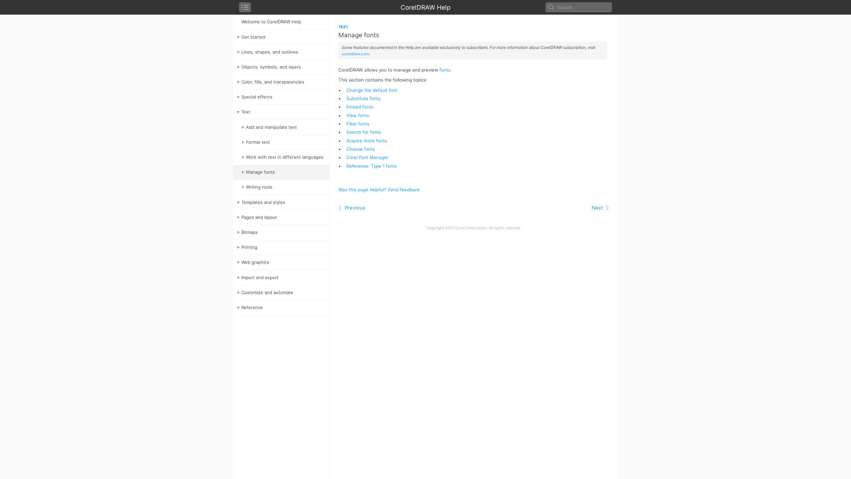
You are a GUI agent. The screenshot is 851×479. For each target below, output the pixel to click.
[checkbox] (245, 7)
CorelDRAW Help (426, 7)
